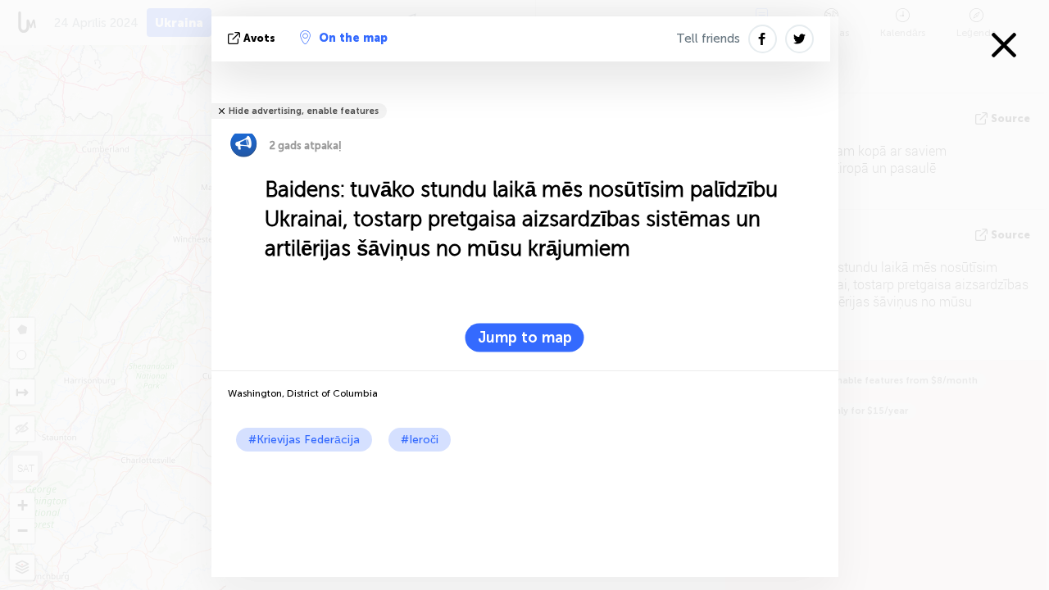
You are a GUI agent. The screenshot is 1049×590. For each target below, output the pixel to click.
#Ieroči (419, 440)
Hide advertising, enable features (304, 111)
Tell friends (708, 38)
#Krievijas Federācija (304, 440)
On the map (353, 38)
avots (259, 38)
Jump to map (525, 338)
